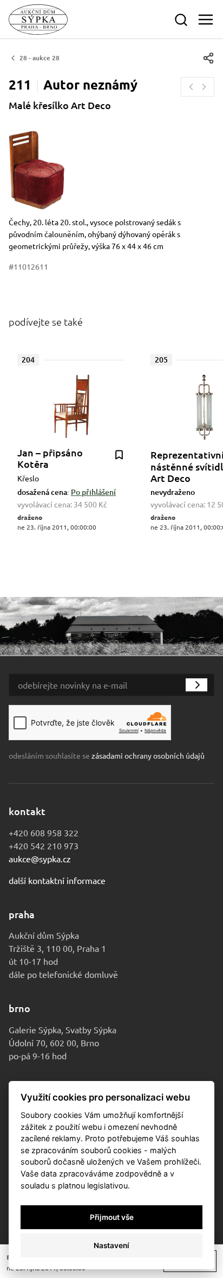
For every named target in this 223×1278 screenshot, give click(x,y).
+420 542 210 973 (43, 845)
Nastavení (111, 1245)
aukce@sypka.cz (40, 858)
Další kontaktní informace (57, 880)
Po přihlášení (93, 492)
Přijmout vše (112, 1217)
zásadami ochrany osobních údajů (148, 755)
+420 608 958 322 (43, 832)
